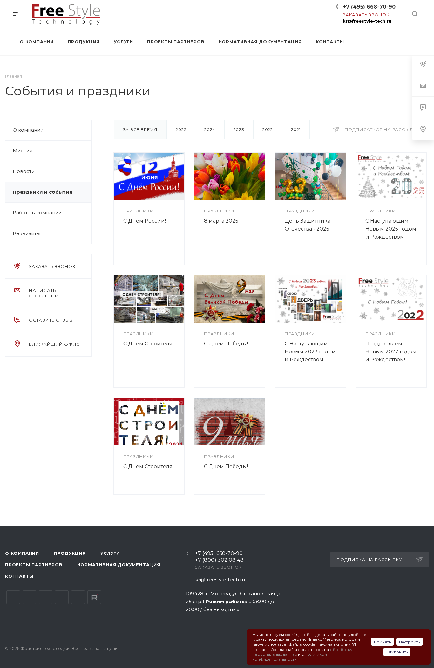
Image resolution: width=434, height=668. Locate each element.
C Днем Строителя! (148, 466)
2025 (181, 129)
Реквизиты (26, 233)
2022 (267, 129)
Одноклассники (62, 597)
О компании (28, 130)
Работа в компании (37, 213)
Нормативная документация (118, 564)
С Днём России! (144, 221)
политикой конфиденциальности (289, 657)
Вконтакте (13, 597)
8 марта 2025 (221, 221)
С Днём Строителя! (148, 344)
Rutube (94, 597)
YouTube (45, 597)
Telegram (29, 597)
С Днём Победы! (226, 344)
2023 (239, 129)
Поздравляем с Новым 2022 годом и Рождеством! (391, 352)
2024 (209, 129)
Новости (24, 171)
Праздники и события (42, 192)
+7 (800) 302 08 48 (219, 560)
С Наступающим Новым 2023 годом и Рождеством (310, 352)
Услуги (110, 553)
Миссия (22, 151)
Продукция (70, 553)
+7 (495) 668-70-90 (369, 7)
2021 (296, 129)
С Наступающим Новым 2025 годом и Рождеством (390, 229)
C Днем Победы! (226, 466)
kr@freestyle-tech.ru (367, 21)
